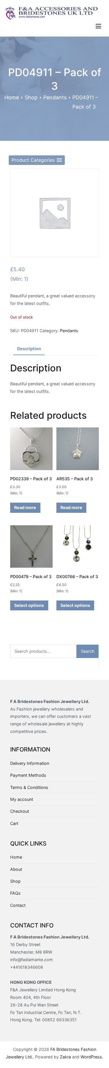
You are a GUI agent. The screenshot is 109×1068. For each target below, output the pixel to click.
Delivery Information (29, 763)
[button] (37, 160)
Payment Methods (28, 775)
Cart (14, 823)
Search (87, 651)
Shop (31, 97)
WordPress (91, 1056)
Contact (18, 905)
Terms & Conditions (29, 787)
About (16, 869)
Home (11, 97)
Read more (25, 507)
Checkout (19, 811)
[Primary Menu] (98, 26)
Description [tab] (29, 348)
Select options (29, 605)
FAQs (15, 893)
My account (21, 799)
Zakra (65, 1056)
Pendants (55, 97)
